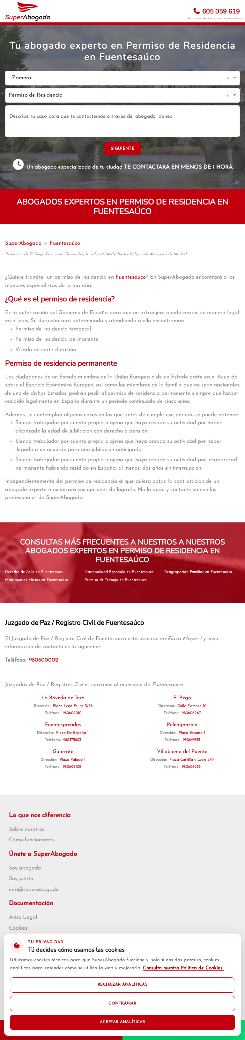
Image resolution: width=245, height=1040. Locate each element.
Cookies (18, 928)
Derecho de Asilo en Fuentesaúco (34, 572)
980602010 (72, 713)
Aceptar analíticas (122, 1022)
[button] (229, 78)
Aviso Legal (236, 18)
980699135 (191, 740)
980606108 (72, 767)
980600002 (43, 660)
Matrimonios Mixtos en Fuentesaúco (36, 580)
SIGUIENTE (122, 149)
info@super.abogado (34, 889)
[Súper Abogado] (27, 11)
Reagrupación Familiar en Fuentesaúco (198, 572)
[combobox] (116, 78)
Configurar (122, 1003)
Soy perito (21, 878)
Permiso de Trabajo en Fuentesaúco (116, 580)
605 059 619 (220, 11)
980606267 (191, 713)
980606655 (191, 767)
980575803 (72, 740)
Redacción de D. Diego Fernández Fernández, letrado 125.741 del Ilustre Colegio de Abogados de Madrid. (96, 254)
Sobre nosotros (26, 829)
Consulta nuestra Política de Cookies (183, 968)
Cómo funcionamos (32, 840)
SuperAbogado (23, 243)
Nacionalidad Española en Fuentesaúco (119, 572)
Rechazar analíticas (122, 985)
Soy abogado (25, 868)
